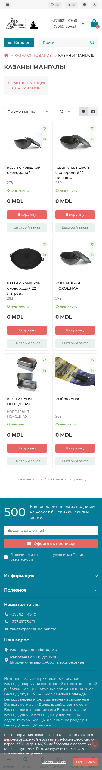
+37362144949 (64, 20)
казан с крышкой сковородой (24, 170)
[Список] (93, 111)
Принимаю (85, 762)
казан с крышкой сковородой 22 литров (24, 288)
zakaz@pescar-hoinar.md (33, 629)
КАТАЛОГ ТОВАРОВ (33, 55)
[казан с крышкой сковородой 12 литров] (75, 143)
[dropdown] (7, 5)
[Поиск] (92, 42)
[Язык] (84, 5)
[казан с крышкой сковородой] (27, 143)
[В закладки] (44, 128)
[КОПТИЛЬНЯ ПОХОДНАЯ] (75, 258)
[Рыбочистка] (75, 374)
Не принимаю (54, 762)
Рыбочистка (67, 399)
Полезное (15, 590)
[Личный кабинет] (94, 5)
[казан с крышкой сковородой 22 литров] (27, 258)
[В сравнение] (44, 139)
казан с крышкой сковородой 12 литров (72, 172)
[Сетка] (83, 111)
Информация (19, 575)
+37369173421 (63, 26)
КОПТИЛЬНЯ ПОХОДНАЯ (67, 285)
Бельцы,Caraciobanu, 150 (33, 649)
